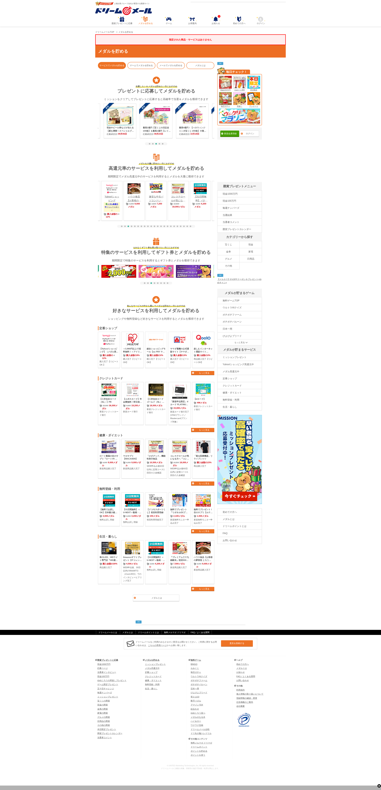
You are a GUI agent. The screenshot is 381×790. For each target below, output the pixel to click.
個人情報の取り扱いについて (249, 694)
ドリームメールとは (107, 632)
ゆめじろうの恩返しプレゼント (112, 680)
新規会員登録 (230, 133)
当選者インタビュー (106, 672)
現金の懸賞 (102, 705)
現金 (250, 244)
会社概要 (240, 706)
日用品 (250, 259)
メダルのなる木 (198, 717)
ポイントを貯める (199, 751)
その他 (228, 266)
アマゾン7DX (197, 705)
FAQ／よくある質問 (200, 632)
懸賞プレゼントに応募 (122, 23)
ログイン (261, 23)
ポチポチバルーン (232, 321)
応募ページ (102, 668)
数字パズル (196, 701)
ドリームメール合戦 (200, 729)
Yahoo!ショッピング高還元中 (238, 364)
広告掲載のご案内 (244, 702)
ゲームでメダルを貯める (141, 65)
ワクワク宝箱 (197, 725)
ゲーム (169, 23)
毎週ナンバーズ (231, 208)
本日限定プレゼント (106, 729)
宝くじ (228, 244)
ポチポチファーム (232, 314)
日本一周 (227, 329)
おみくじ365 (239, 90)
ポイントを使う (198, 755)
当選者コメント (231, 222)
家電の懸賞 (102, 713)
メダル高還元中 (231, 371)
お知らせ (216, 21)
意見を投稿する (237, 643)
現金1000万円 (230, 194)
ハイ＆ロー (196, 721)
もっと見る (204, 373)
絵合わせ (195, 709)
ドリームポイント (199, 747)
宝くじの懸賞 (103, 701)
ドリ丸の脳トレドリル (201, 733)
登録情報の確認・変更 (246, 698)
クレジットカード (232, 385)
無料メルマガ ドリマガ (174, 632)
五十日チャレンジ (105, 688)
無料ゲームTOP (231, 300)
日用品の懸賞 (103, 721)
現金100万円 (225, 90)
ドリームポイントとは (234, 526)
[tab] (149, 144)
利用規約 (240, 690)
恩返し (239, 106)
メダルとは (200, 65)
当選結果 (227, 215)
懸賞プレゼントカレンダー (237, 229)
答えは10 (195, 697)
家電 (250, 251)
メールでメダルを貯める (170, 65)
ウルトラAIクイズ (232, 307)
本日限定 (253, 90)
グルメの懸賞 (103, 717)
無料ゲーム (196, 660)
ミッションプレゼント (234, 357)
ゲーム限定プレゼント (107, 684)
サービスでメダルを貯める (111, 65)
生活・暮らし (230, 407)
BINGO (194, 664)
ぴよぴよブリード (232, 336)
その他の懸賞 (103, 725)
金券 (228, 251)
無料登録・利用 (231, 399)
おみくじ (195, 668)
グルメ (228, 259)
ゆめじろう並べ (198, 713)
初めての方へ (239, 23)
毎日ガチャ (225, 106)
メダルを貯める (145, 23)
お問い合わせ (230, 540)
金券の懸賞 (102, 709)
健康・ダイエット (232, 392)
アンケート (253, 106)
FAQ (225, 533)
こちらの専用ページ (157, 645)
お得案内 (192, 23)
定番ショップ (230, 378)
